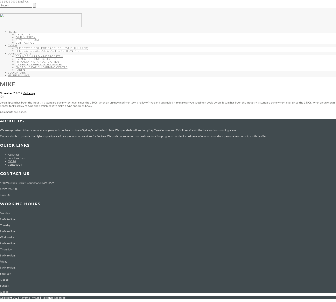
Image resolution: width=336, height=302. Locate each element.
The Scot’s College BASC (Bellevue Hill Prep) (52, 48)
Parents (22, 69)
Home (12, 31)
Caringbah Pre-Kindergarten (39, 56)
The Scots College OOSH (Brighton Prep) (49, 50)
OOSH (12, 45)
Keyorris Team (27, 39)
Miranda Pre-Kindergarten (37, 61)
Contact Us (25, 42)
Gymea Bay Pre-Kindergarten (39, 64)
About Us (23, 34)
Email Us (23, 1)
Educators (17, 72)
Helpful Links (19, 75)
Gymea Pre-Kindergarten (36, 59)
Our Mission (26, 37)
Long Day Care (20, 53)
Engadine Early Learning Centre (41, 67)
